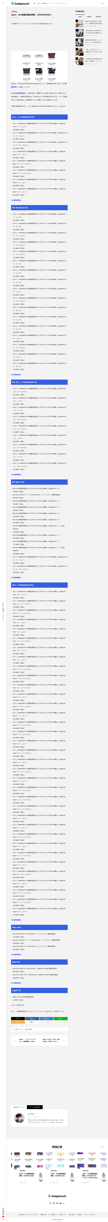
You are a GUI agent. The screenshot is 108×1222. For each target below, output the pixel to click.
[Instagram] (3, 1209)
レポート (95, 35)
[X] (3, 1211)
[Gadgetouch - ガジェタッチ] (20, 3)
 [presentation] (101, 1147)
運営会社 (80, 1214)
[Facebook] (3, 1214)
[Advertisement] (39, 37)
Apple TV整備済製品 (17, 1005)
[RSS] (3, 1219)
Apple (94, 26)
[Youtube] (3, 1216)
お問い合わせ (72, 1214)
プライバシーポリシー (90, 1214)
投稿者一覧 (43, 1214)
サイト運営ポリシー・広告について (57, 1214)
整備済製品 (30, 1029)
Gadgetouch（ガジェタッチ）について (28, 1214)
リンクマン (21, 1029)
